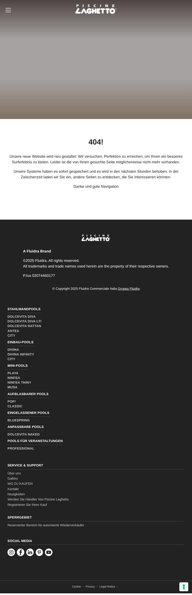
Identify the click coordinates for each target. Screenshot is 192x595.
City (11, 335)
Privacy (90, 586)
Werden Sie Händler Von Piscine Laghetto (38, 499)
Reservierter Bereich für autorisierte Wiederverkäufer (45, 525)
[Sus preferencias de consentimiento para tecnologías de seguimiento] (183, 586)
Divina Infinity (20, 354)
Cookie (76, 586)
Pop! (11, 401)
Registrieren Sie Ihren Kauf (27, 505)
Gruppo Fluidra (129, 288)
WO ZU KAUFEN (20, 483)
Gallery (12, 478)
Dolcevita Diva (21, 316)
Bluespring (18, 420)
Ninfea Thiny (19, 382)
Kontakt (12, 489)
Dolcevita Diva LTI (24, 321)
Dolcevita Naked (23, 434)
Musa (12, 387)
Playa (12, 373)
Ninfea (13, 378)
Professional (20, 448)
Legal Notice (107, 586)
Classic (14, 406)
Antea (13, 331)
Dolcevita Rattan (24, 326)
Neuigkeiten (16, 494)
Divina (13, 349)
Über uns (14, 473)
